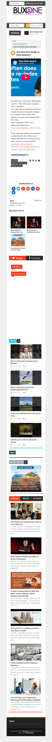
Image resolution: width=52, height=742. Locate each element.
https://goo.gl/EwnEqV (26, 149)
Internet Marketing (20, 44)
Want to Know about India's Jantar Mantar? (24, 362)
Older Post (38, 200)
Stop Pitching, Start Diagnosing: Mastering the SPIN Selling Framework (26, 698)
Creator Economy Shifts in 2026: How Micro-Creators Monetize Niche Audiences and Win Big (25, 593)
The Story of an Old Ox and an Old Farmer (24, 440)
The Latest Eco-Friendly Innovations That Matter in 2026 (25, 629)
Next (40, 479)
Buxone (14, 160)
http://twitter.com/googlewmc (22, 144)
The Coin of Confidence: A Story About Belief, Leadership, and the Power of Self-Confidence (25, 486)
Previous (12, 479)
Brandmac (30, 733)
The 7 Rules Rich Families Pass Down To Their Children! (26, 523)
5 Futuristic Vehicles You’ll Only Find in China (25, 414)
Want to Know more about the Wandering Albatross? (22, 388)
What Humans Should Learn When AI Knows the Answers (25, 557)
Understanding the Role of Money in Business (24, 664)
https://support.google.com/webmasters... (25, 129)
